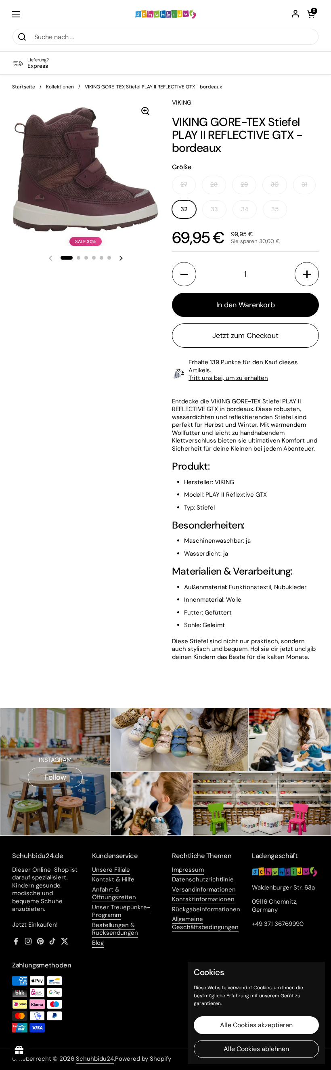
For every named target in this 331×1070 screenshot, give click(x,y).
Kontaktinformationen (203, 899)
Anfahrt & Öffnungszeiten (114, 893)
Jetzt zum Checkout (245, 335)
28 (214, 184)
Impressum (188, 870)
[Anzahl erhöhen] (307, 274)
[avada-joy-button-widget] (19, 1050)
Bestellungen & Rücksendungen (115, 929)
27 (183, 184)
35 (275, 209)
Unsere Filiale (111, 870)
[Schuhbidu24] (165, 14)
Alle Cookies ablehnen (256, 1049)
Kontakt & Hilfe (113, 879)
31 (304, 184)
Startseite (23, 87)
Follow (55, 777)
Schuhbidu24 (95, 1059)
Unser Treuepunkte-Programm (121, 911)
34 (244, 209)
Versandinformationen (204, 889)
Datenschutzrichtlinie (203, 879)
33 (214, 209)
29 (244, 184)
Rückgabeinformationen (206, 909)
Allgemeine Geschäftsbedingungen (205, 923)
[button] (311, 14)
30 (275, 184)
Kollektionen (60, 87)
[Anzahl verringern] (184, 274)
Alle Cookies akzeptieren (256, 1025)
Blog (98, 943)
